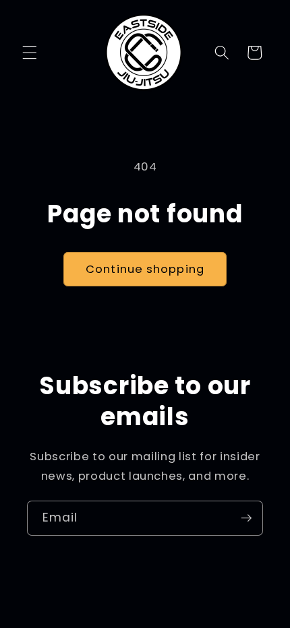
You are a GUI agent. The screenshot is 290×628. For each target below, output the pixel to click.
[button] (29, 52)
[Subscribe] (246, 518)
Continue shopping (145, 269)
